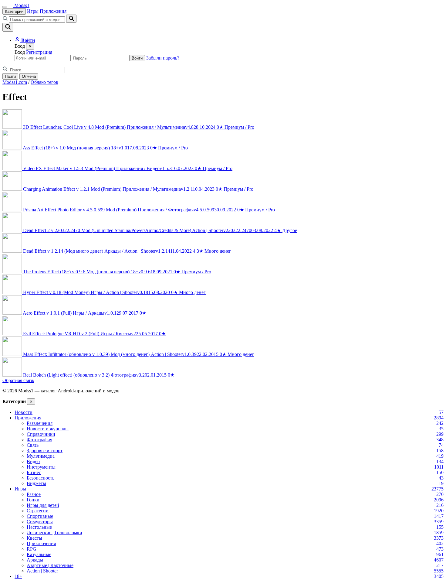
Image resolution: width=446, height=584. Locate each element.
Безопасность (40, 477)
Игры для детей (43, 505)
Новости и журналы (48, 428)
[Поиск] (7, 27)
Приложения (53, 11)
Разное (34, 494)
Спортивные (40, 516)
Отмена (29, 76)
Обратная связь (18, 380)
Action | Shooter (42, 570)
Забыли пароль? (162, 57)
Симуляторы (40, 521)
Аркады (35, 559)
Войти (137, 58)
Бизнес (34, 472)
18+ (18, 576)
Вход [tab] (20, 52)
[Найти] (71, 19)
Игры (33, 11)
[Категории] (4, 7)
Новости (23, 412)
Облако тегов (44, 82)
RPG (31, 549)
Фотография (39, 439)
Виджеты (36, 483)
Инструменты (41, 467)
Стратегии (38, 510)
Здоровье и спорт (45, 450)
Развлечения (39, 423)
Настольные (39, 527)
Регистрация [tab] (39, 52)
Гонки (33, 499)
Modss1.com (14, 82)
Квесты (34, 538)
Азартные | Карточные (50, 565)
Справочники (41, 434)
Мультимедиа (41, 456)
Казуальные (39, 554)
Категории (14, 11)
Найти (10, 76)
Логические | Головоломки (54, 532)
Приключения (41, 543)
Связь (33, 445)
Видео (33, 461)
